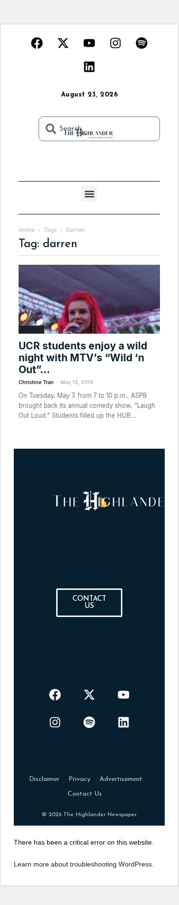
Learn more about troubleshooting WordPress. (84, 864)
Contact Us (85, 794)
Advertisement (120, 779)
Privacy (79, 779)
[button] (89, 194)
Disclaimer (44, 779)
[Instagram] (116, 43)
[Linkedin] (89, 66)
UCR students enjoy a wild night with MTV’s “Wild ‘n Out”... (83, 357)
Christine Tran (36, 382)
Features (31, 329)
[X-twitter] (63, 43)
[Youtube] (89, 43)
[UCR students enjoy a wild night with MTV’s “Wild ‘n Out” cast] (89, 299)
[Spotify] (142, 43)
